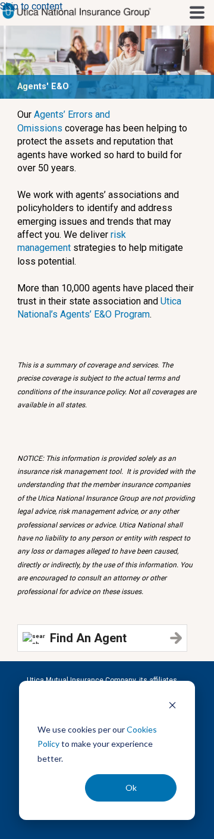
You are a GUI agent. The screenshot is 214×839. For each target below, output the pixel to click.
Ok (131, 788)
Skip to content (31, 6)
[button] (197, 12)
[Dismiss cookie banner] (172, 706)
